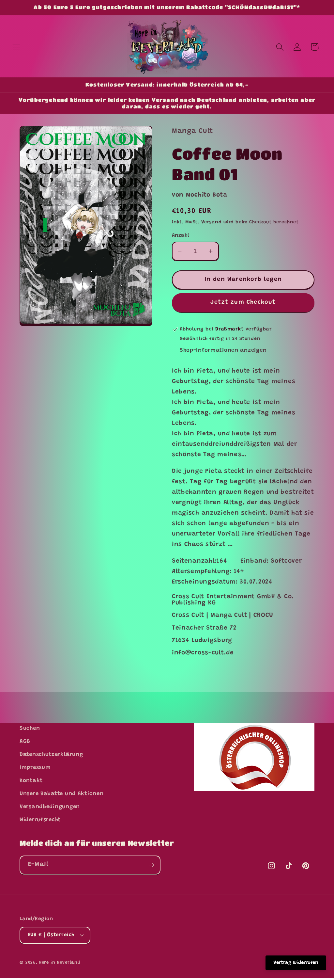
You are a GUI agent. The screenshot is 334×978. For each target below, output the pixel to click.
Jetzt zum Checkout (243, 302)
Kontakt (31, 780)
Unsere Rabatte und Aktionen (61, 793)
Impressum (35, 767)
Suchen (30, 728)
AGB (25, 741)
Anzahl (181, 235)
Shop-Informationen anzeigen (223, 350)
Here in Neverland (60, 962)
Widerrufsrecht (40, 820)
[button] (16, 47)
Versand (211, 222)
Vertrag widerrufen (295, 962)
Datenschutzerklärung (51, 754)
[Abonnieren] (151, 865)
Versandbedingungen (50, 807)
